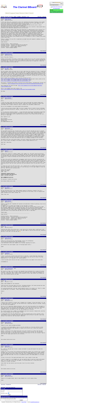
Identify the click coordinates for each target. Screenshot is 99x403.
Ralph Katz (7, 299)
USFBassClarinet (8, 54)
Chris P (6, 150)
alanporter (7, 253)
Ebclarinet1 (7, 128)
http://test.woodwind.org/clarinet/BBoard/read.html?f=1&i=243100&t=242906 (18, 89)
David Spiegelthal (9, 268)
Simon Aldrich (8, 19)
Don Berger (7, 187)
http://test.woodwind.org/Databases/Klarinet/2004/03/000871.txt (15, 80)
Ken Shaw (7, 68)
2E (5, 226)
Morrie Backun (8, 97)
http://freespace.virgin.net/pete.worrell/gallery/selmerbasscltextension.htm (25, 83)
